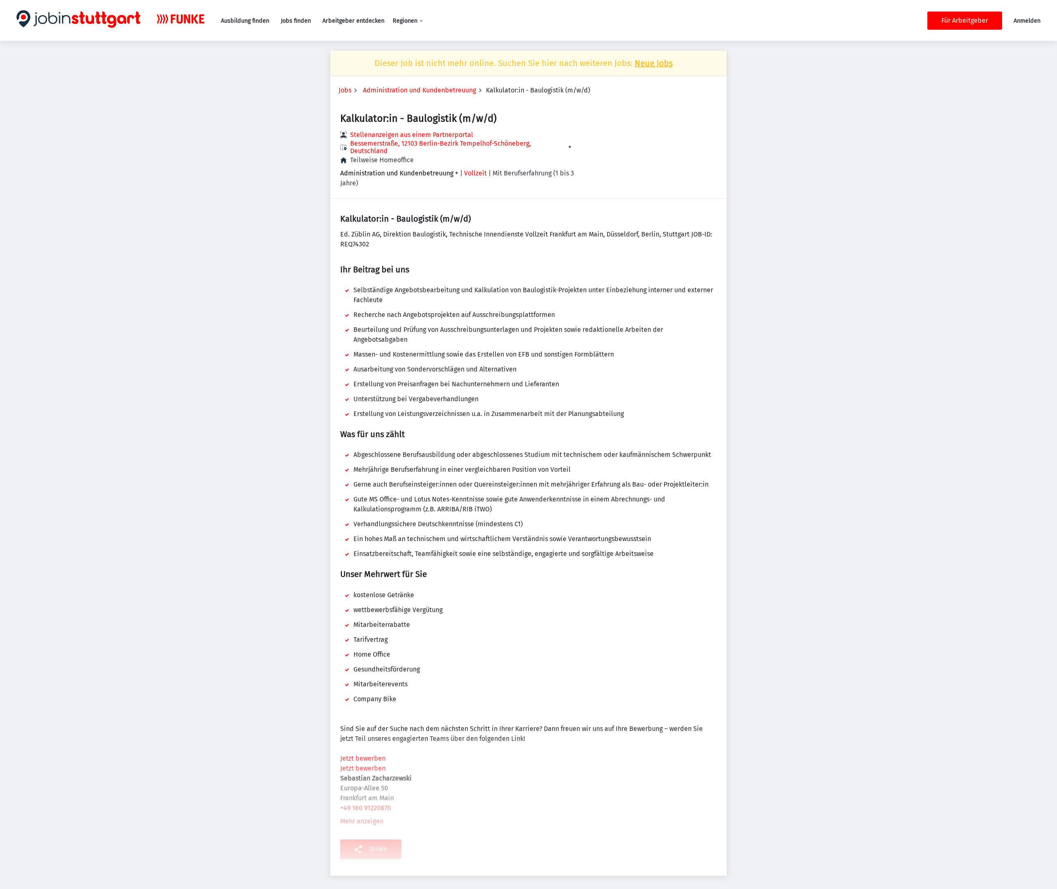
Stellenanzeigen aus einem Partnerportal (411, 135)
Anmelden (1027, 20)
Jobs (345, 90)
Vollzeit (475, 173)
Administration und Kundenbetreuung (419, 90)
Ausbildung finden (245, 20)
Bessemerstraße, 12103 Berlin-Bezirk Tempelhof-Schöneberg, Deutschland (440, 147)
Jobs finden (296, 20)
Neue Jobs (654, 63)
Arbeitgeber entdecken (353, 20)
